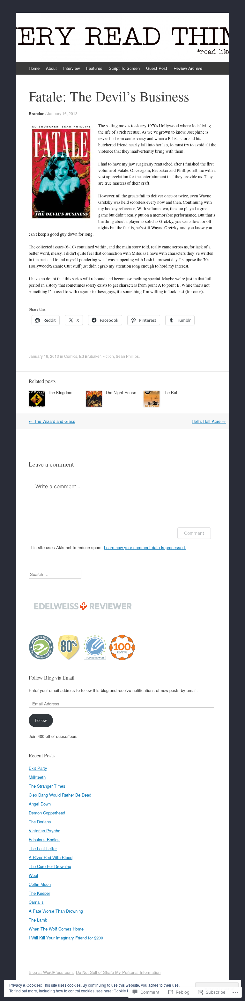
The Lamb (38, 920)
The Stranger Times (47, 786)
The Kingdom (60, 392)
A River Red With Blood (50, 857)
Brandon (36, 113)
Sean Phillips (127, 356)
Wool (33, 875)
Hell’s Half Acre (209, 421)
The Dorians (40, 822)
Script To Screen (124, 68)
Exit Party (38, 768)
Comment (194, 533)
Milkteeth (37, 777)
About (51, 68)
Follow (41, 720)
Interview (71, 68)
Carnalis (36, 902)
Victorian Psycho (44, 831)
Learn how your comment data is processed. (145, 547)
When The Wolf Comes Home (56, 929)
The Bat (170, 392)
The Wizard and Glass (52, 421)
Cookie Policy (125, 990)
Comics (70, 356)
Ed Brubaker (89, 356)
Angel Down (40, 804)
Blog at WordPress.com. (51, 972)
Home (34, 68)
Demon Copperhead (47, 813)
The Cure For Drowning (50, 866)
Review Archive (188, 68)
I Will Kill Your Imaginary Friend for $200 (66, 938)
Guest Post (156, 68)
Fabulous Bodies (44, 839)
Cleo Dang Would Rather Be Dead (60, 795)
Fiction (108, 356)
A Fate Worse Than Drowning (56, 911)
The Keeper (39, 893)
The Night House (120, 392)
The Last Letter (43, 848)
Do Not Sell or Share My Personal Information (118, 972)
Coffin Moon (40, 884)
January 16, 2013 (62, 113)
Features (94, 68)
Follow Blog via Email (51, 677)
